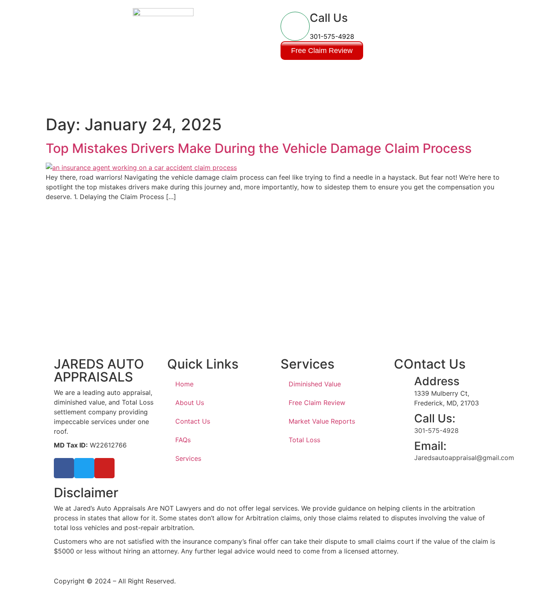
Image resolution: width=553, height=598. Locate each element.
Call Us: (434, 418)
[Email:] (404, 449)
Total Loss (304, 440)
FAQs (183, 440)
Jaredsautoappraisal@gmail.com (464, 458)
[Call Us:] (404, 422)
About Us (189, 403)
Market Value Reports (322, 421)
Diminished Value (315, 384)
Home (184, 384)
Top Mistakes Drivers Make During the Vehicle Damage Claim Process (259, 148)
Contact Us (192, 421)
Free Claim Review (317, 403)
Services (188, 458)
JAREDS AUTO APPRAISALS (99, 370)
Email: (430, 446)
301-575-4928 (332, 36)
